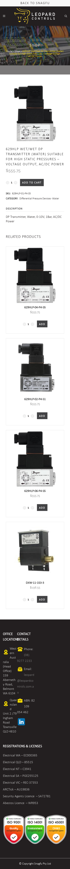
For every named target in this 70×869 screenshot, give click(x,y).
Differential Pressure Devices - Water (39, 198)
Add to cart (32, 182)
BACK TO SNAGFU (35, 3)
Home (9, 51)
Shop (17, 51)
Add (42, 324)
